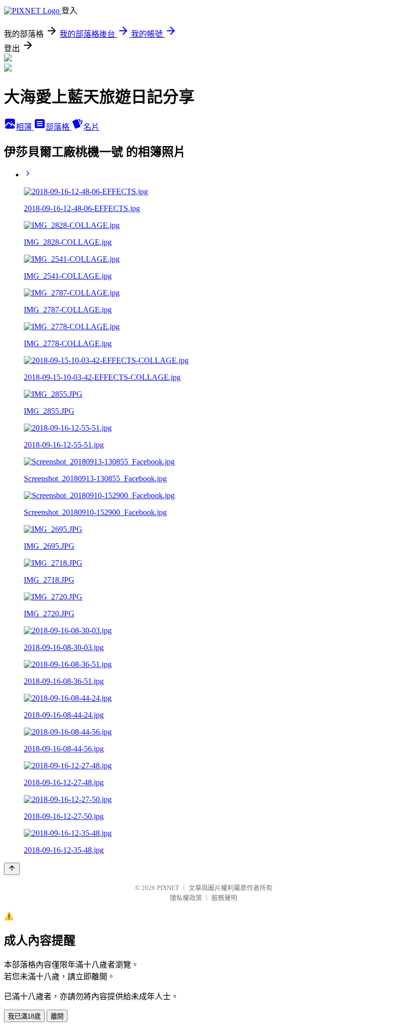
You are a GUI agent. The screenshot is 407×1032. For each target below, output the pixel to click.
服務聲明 (224, 897)
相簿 (25, 127)
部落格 (58, 127)
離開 (57, 1016)
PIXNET (168, 887)
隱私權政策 (186, 897)
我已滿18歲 (24, 1016)
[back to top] (12, 869)
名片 (91, 127)
